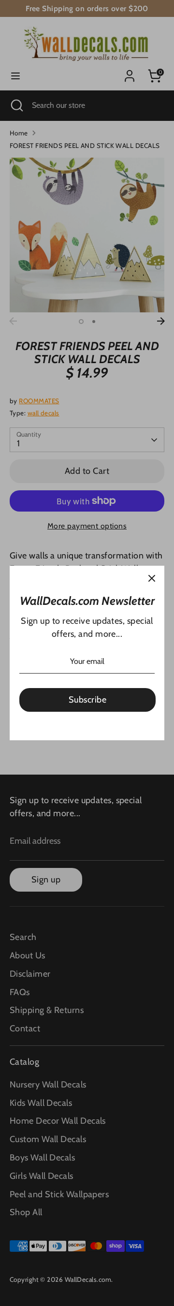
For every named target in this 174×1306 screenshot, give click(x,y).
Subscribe (87, 699)
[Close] (151, 578)
